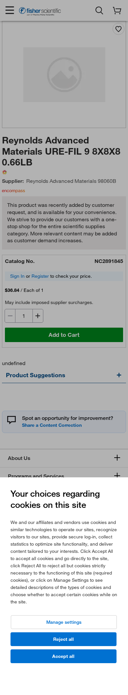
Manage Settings (63, 622)
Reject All (63, 639)
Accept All (63, 656)
